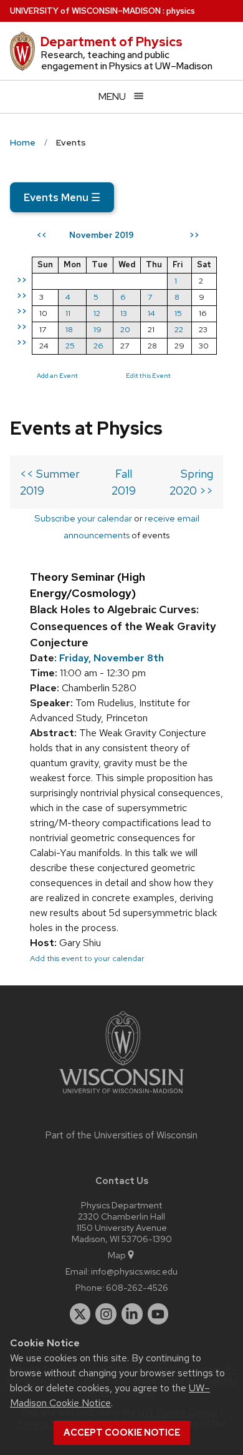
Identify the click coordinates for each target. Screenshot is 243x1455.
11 (68, 313)
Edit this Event (148, 375)
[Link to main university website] (121, 1095)
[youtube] (158, 1313)
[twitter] (80, 1313)
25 (70, 345)
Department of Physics (111, 42)
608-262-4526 (137, 1287)
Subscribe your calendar (83, 518)
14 (151, 313)
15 (178, 313)
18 (69, 329)
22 (179, 329)
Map (117, 1255)
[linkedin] (132, 1313)
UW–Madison (85, 11)
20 (125, 329)
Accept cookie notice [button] (122, 1432)
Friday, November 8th (111, 657)
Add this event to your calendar (87, 958)
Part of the (121, 1135)
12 (97, 313)
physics (180, 11)
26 (98, 345)
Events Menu (62, 197)
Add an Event (57, 375)
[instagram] (106, 1313)
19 (97, 329)
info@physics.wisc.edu (134, 1271)
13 (123, 313)
